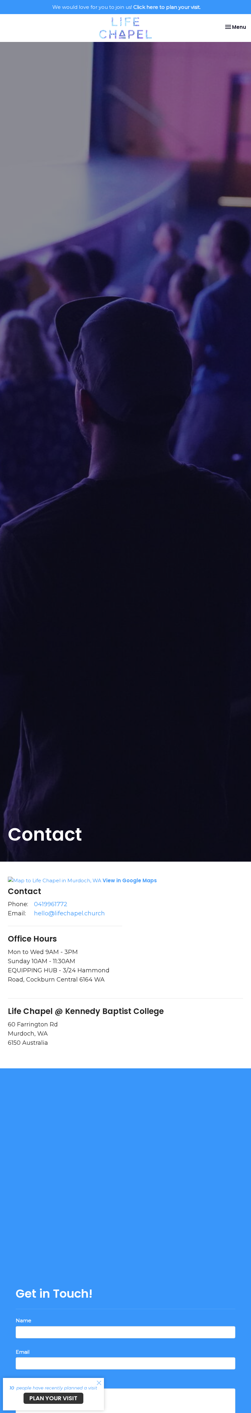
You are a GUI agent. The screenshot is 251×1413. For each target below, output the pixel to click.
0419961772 (50, 904)
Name (23, 1320)
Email (22, 1352)
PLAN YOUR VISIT (53, 1398)
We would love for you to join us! (126, 7)
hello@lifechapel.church (69, 913)
